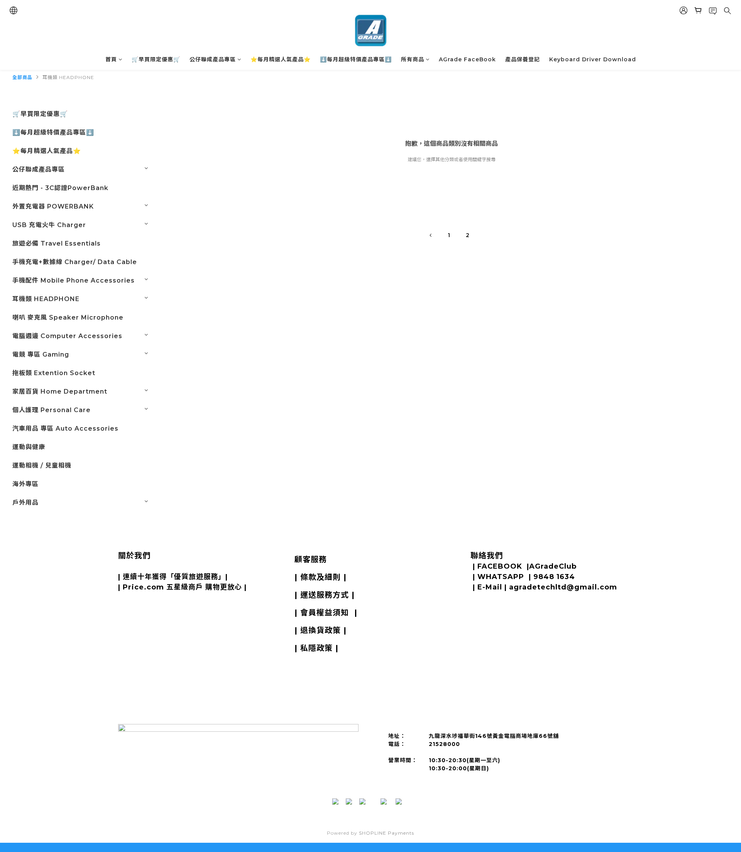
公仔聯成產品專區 (212, 59)
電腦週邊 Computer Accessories (67, 336)
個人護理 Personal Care (51, 410)
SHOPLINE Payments (386, 833)
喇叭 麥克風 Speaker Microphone (68, 317)
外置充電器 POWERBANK (53, 206)
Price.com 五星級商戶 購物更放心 (182, 587)
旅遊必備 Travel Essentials (56, 243)
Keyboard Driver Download (592, 59)
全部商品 (22, 77)
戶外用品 (25, 502)
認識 (131, 566)
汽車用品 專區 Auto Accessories (65, 428)
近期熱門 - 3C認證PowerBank (60, 188)
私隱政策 (316, 648)
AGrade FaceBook (467, 59)
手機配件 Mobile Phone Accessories (73, 280)
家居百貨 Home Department (59, 391)
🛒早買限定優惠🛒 (156, 59)
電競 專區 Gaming (40, 354)
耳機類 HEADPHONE (68, 77)
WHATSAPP (500, 576)
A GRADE (159, 566)
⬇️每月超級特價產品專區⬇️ (356, 59)
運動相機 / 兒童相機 (41, 465)
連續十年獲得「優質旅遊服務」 (174, 576)
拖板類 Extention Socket (53, 373)
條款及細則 (320, 577)
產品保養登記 (522, 59)
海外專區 (25, 484)
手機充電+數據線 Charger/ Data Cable (74, 262)
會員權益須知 (324, 612)
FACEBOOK (499, 566)
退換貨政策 (320, 630)
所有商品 (412, 59)
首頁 (111, 59)
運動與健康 (28, 447)
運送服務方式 (324, 594)
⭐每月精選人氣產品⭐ (280, 59)
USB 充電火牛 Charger (49, 225)
